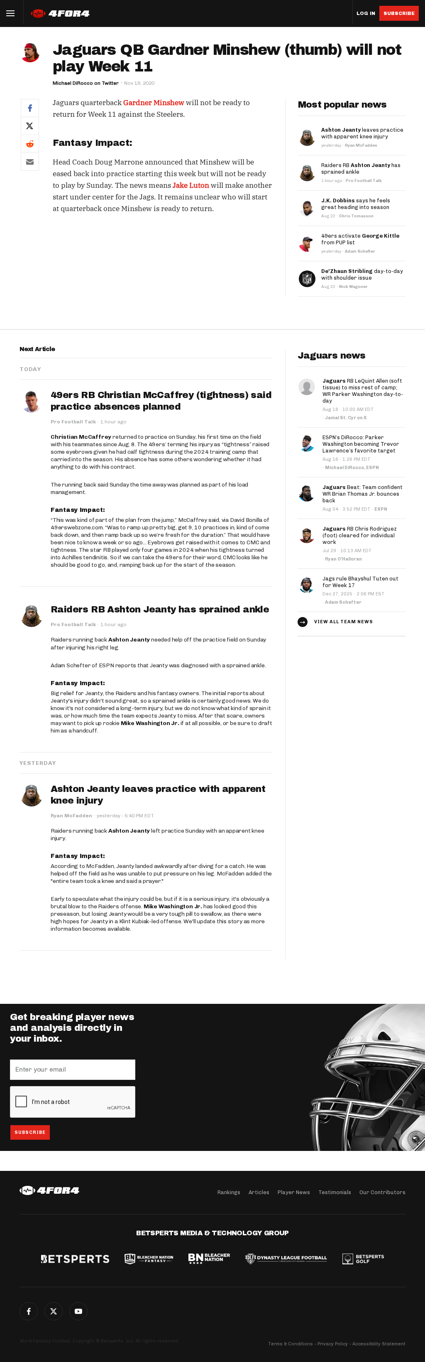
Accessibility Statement (378, 1344)
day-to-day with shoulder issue (362, 274)
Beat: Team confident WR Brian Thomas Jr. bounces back (362, 494)
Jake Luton (191, 185)
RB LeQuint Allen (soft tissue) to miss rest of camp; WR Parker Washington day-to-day (362, 391)
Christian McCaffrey (81, 436)
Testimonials (334, 1192)
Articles (259, 1192)
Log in (366, 13)
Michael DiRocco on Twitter (86, 83)
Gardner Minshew (153, 102)
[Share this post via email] (30, 161)
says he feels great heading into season (355, 203)
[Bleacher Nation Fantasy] (149, 1260)
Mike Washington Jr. (150, 723)
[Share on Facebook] (30, 108)
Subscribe (399, 13)
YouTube (78, 1311)
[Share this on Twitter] (30, 126)
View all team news (343, 621)
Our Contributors (382, 1192)
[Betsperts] (75, 1260)
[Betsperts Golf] (363, 1260)
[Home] (49, 1190)
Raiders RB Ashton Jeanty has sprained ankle (160, 610)
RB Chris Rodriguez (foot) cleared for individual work (359, 535)
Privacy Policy (333, 1344)
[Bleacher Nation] (209, 1260)
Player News (294, 1192)
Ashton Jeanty (129, 639)
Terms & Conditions (290, 1344)
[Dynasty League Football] (286, 1260)
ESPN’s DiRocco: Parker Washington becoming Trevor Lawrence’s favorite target (360, 444)
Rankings (228, 1192)
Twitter (53, 1311)
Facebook (28, 1311)
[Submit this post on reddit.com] (30, 143)
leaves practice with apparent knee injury (362, 133)
